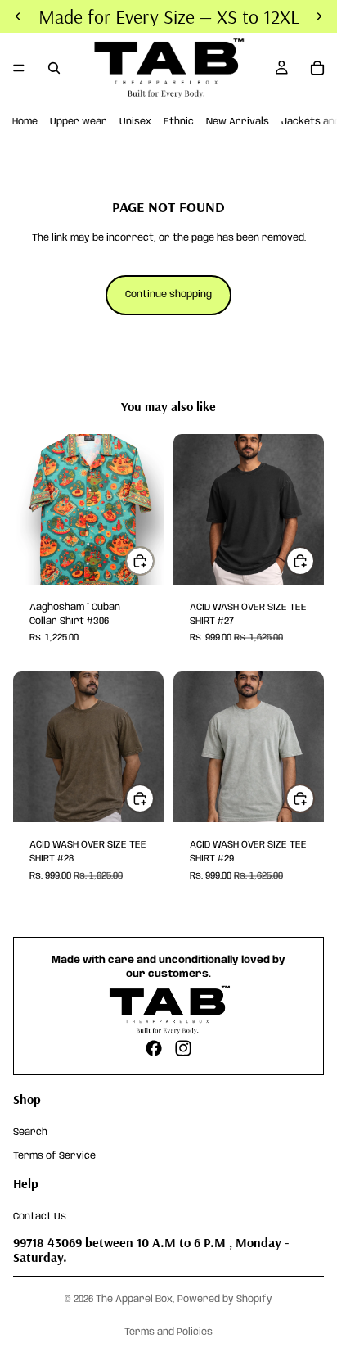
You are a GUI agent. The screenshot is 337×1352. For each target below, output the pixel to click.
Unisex (135, 121)
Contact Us (39, 1215)
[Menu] (19, 68)
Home (25, 121)
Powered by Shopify (224, 1299)
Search (30, 1132)
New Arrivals (237, 121)
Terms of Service (54, 1155)
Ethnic (179, 121)
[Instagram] (183, 1048)
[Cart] (317, 68)
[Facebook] (154, 1048)
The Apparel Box (134, 1299)
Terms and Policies (168, 1332)
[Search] (54, 68)
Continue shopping (168, 294)
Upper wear (78, 121)
